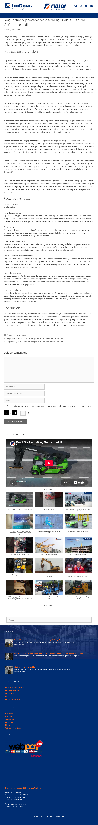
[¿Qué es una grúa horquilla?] (9, 673)
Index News (20, 335)
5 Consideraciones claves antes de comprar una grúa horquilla (37, 640)
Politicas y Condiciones (13, 728)
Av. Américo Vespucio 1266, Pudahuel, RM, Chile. (23, 788)
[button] (51, 489)
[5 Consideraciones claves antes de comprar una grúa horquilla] (9, 646)
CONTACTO (11, 693)
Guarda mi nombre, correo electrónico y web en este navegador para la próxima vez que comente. (50, 406)
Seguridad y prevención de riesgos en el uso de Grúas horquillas (35, 338)
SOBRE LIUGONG (13, 690)
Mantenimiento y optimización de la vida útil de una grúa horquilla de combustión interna (48, 653)
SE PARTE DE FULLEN (14, 699)
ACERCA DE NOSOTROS (15, 687)
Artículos (10, 335)
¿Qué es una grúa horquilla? (24, 667)
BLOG (9, 696)
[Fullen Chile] (34, 6)
